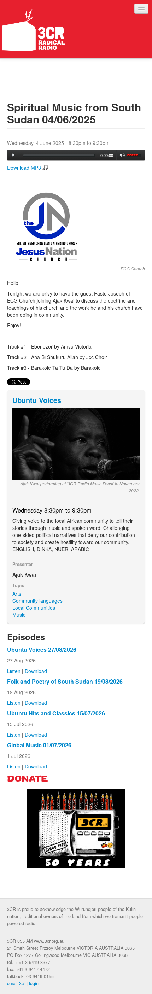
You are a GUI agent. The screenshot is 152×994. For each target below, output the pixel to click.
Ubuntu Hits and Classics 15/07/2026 (56, 713)
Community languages (37, 600)
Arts (16, 593)
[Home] (33, 30)
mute (122, 155)
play (13, 155)
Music (18, 614)
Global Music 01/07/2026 (39, 745)
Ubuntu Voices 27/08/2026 (41, 649)
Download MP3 (24, 167)
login (34, 983)
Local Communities (33, 607)
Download (36, 670)
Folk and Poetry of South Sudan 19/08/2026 (65, 681)
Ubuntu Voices (36, 400)
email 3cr (16, 983)
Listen (14, 670)
